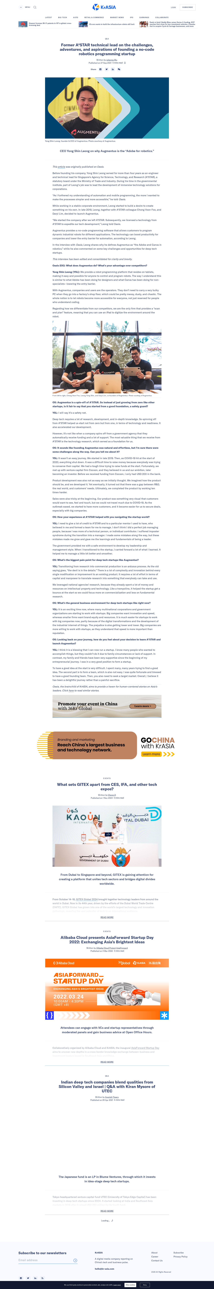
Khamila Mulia (112, 1241)
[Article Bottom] (107, 706)
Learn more (117, 1285)
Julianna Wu (111, 60)
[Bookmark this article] (125, 62)
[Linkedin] (113, 69)
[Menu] (20, 7)
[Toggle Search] (34, 7)
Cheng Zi (112, 795)
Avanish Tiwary (112, 1097)
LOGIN (173, 7)
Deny (145, 1285)
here (71, 690)
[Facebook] (100, 69)
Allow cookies (130, 1285)
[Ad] (107, 745)
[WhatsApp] (119, 69)
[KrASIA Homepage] (104, 7)
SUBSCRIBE (187, 7)
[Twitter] (107, 69)
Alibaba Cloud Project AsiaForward (112, 948)
